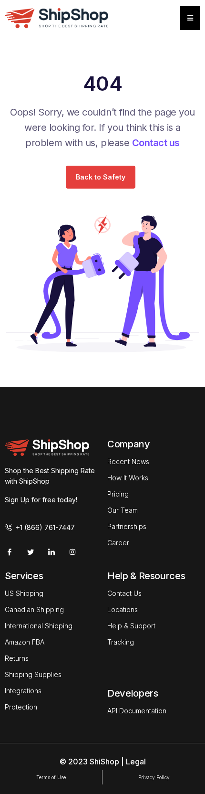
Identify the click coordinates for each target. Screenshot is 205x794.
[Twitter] (30, 552)
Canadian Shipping (34, 609)
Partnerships (126, 526)
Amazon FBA (24, 642)
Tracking (120, 642)
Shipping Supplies (33, 674)
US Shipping (24, 593)
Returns (17, 658)
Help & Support (131, 626)
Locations (122, 609)
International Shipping (38, 626)
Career (118, 543)
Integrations (23, 691)
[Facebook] (9, 552)
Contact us (156, 142)
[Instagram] (72, 552)
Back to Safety (100, 177)
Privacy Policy (154, 777)
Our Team (122, 510)
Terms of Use (51, 777)
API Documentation (136, 711)
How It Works (127, 478)
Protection (21, 707)
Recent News (128, 461)
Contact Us (124, 593)
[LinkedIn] (51, 552)
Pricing (118, 494)
